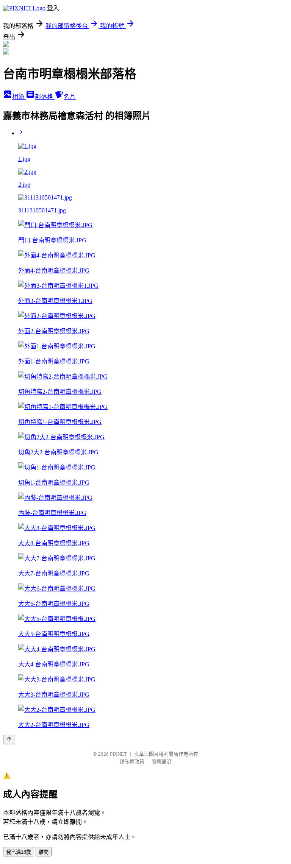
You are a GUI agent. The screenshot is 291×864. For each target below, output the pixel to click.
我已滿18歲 (18, 852)
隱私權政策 (132, 761)
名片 (70, 97)
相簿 (19, 97)
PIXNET (118, 754)
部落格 (45, 97)
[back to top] (9, 739)
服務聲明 (161, 761)
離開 (43, 852)
